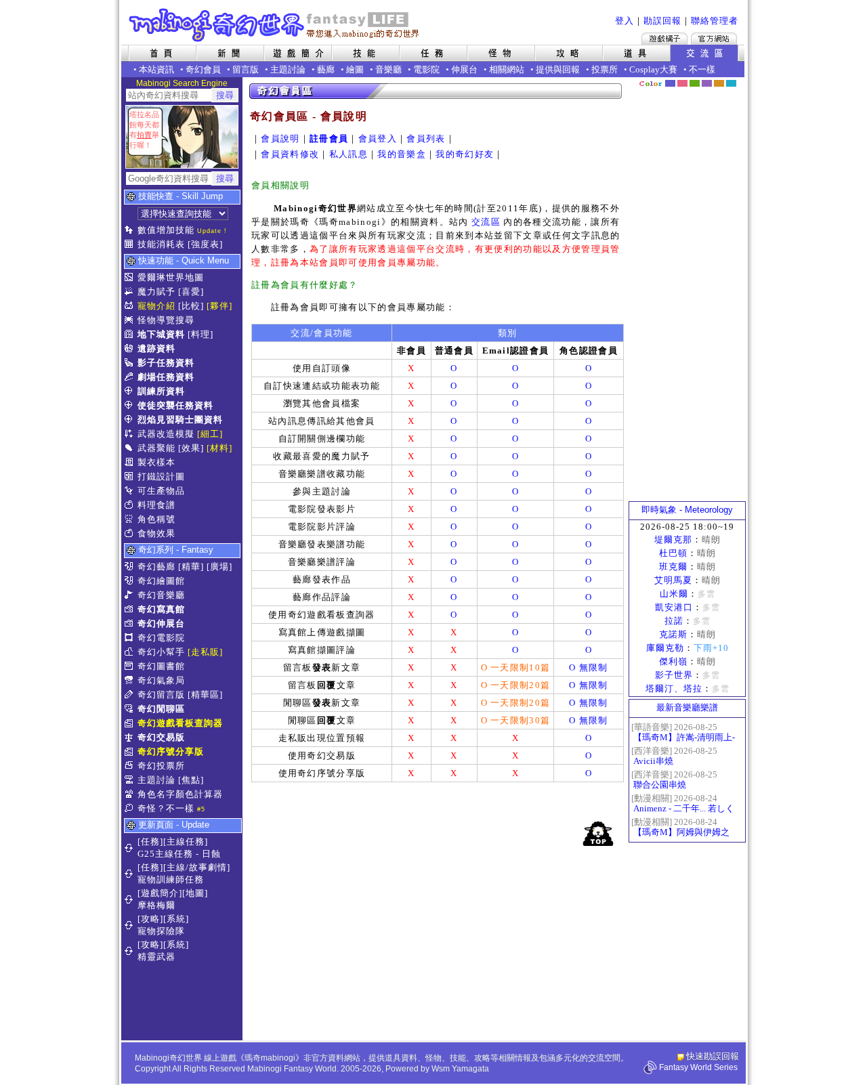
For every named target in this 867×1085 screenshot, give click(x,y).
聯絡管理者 (714, 21)
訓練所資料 (161, 391)
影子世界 (674, 675)
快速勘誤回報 (712, 1056)
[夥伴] (219, 306)
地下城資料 (161, 334)
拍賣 (144, 135)
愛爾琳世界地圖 (171, 277)
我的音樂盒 (401, 154)
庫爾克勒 (665, 648)
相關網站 (506, 69)
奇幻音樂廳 (161, 595)
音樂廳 (388, 69)
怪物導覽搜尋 (166, 320)
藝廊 (326, 69)
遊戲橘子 (664, 39)
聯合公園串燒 (659, 785)
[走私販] (205, 652)
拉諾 (673, 621)
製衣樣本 (156, 462)
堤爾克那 (673, 539)
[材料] (219, 448)
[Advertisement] (434, 945)
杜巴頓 (673, 553)
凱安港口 (674, 607)
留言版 (245, 69)
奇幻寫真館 (161, 609)
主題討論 (287, 69)
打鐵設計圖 (161, 476)
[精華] (191, 566)
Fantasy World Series (698, 1067)
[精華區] (205, 694)
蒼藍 (731, 83)
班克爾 (673, 566)
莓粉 (682, 83)
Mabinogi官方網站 (714, 39)
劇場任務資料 (166, 377)
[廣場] (219, 566)
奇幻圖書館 (161, 666)
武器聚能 (156, 448)
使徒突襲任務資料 (175, 405)
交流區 (486, 222)
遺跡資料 (156, 348)
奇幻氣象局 (161, 680)
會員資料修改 (290, 154)
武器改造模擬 (166, 434)
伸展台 (464, 69)
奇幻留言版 (161, 694)
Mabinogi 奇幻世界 (275, 25)
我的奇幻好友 (465, 154)
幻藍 (670, 83)
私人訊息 (348, 154)
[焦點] (191, 780)
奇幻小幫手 (161, 652)
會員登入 (377, 138)
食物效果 (156, 533)
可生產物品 (161, 491)
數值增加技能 (166, 230)
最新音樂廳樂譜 (687, 707)
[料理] (200, 334)
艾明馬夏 (673, 580)
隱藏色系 (738, 78)
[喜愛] (191, 291)
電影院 (426, 69)
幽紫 (707, 83)
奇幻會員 (203, 69)
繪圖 (355, 69)
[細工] (210, 434)
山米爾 (674, 594)
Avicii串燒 (653, 761)
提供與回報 (558, 69)
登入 (624, 21)
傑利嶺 (673, 661)
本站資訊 (156, 69)
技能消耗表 (161, 244)
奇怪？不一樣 (166, 808)
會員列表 (425, 138)
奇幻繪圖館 (161, 581)
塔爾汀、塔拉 (674, 688)
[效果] (191, 448)
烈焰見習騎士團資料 (180, 419)
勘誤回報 (662, 21)
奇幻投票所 (161, 766)
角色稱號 (156, 519)
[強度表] (205, 244)
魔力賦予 (156, 291)
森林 (695, 83)
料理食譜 (156, 505)
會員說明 (280, 138)
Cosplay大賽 (653, 69)
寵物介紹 (156, 306)
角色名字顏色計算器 (180, 794)
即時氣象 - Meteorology (687, 510)
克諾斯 (673, 634)
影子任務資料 (166, 363)
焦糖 (719, 83)
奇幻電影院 (161, 638)
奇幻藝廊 (156, 566)
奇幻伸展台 (161, 623)
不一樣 (702, 69)
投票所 (604, 69)
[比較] (191, 306)
